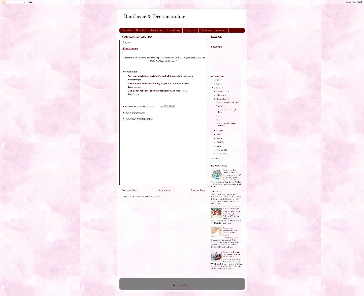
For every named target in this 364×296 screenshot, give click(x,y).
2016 (217, 159)
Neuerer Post (130, 190)
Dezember (221, 91)
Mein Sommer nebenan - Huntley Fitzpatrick (149, 83)
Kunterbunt (190, 30)
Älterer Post (198, 190)
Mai (218, 138)
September (222, 99)
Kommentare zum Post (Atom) (146, 197)
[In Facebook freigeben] (170, 106)
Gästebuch (206, 30)
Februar (220, 150)
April (219, 142)
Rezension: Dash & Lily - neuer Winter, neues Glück (232, 254)
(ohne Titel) (216, 192)
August (219, 116)
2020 (217, 80)
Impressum (220, 30)
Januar (220, 154)
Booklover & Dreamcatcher (154, 16)
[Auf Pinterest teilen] (173, 106)
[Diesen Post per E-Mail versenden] (162, 106)
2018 (217, 84)
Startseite (127, 30)
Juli (217, 120)
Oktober (221, 95)
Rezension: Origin (231, 209)
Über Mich (141, 30)
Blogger (187, 285)
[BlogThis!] (165, 106)
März (219, 146)
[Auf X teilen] (167, 106)
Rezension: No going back (227, 102)
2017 (217, 88)
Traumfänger (173, 30)
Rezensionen (156, 30)
